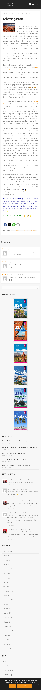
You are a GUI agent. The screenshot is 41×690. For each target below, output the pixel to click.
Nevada (6, 626)
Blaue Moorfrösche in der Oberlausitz (13, 453)
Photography (6, 600)
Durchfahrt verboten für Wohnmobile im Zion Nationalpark (20, 447)
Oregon (6, 635)
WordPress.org (7, 675)
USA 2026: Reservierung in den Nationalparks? (16, 466)
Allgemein (6, 551)
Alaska (6, 608)
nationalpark (24, 230)
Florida (6, 622)
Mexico (6, 595)
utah (34, 230)
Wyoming (6, 649)
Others (6, 578)
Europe (5, 560)
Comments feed (8, 670)
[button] (5, 224)
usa (31, 230)
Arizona (6, 613)
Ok (12, 686)
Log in (4, 661)
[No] (39, 684)
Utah (5, 640)
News (4, 587)
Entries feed (6, 666)
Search (30, 4)
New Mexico (7, 631)
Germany (6, 569)
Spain (5, 582)
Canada (5, 555)
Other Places (7, 591)
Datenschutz (24, 686)
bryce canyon (15, 230)
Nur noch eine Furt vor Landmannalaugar (15, 441)
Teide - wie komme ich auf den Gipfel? (14, 459)
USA (4, 604)
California (6, 617)
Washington (7, 644)
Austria (6, 564)
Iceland (6, 573)
